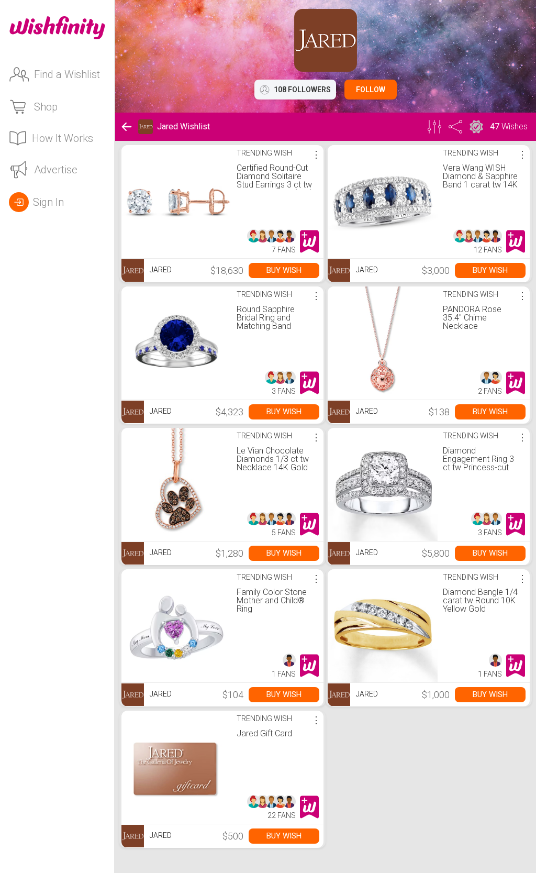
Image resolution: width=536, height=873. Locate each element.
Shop (46, 107)
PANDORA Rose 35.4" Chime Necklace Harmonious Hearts (478, 321)
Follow (370, 89)
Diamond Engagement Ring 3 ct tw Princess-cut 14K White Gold (478, 463)
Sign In (48, 202)
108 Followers (302, 89)
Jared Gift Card (264, 733)
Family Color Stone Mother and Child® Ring (272, 600)
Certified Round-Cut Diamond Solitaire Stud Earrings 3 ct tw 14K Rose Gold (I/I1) (274, 180)
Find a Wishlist (67, 74)
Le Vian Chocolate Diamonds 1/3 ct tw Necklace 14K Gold (273, 459)
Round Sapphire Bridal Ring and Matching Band (266, 317)
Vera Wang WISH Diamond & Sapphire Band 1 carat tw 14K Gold (480, 180)
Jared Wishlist (183, 126)
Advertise (55, 169)
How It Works (62, 138)
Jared (160, 270)
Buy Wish (284, 270)
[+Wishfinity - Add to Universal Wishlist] (309, 241)
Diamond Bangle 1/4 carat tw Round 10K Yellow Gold (480, 600)
